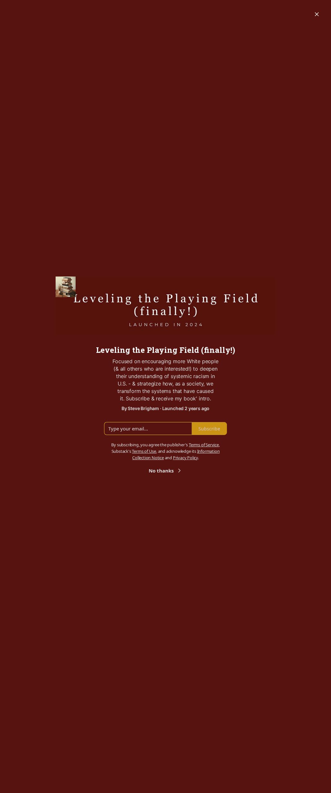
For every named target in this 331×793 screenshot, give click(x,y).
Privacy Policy (185, 458)
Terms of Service (204, 445)
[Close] (316, 14)
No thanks (161, 470)
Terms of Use (144, 451)
